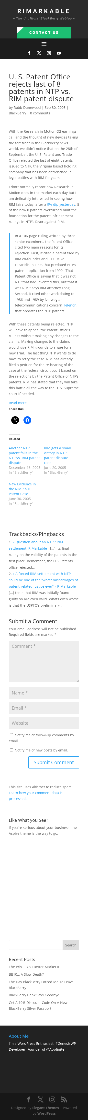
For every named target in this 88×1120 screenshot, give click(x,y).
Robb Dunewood (27, 107)
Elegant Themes (45, 1107)
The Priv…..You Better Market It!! (35, 966)
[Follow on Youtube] (59, 53)
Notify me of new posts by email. (41, 750)
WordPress (46, 1113)
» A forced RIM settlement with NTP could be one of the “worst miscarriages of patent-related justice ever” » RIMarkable (43, 580)
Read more (18, 402)
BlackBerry (17, 113)
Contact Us (44, 32)
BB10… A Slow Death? (26, 974)
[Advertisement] (44, 887)
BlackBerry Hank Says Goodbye (34, 995)
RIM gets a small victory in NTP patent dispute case (57, 455)
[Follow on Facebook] (29, 53)
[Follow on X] (39, 53)
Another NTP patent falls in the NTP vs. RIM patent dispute (24, 455)
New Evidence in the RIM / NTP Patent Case (22, 489)
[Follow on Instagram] (49, 53)
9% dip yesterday (61, 204)
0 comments (40, 113)
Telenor (69, 305)
